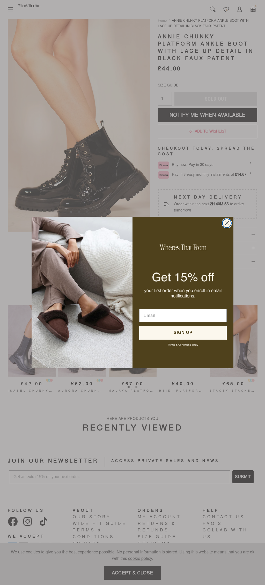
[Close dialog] (226, 223)
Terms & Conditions (179, 344)
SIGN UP (183, 332)
